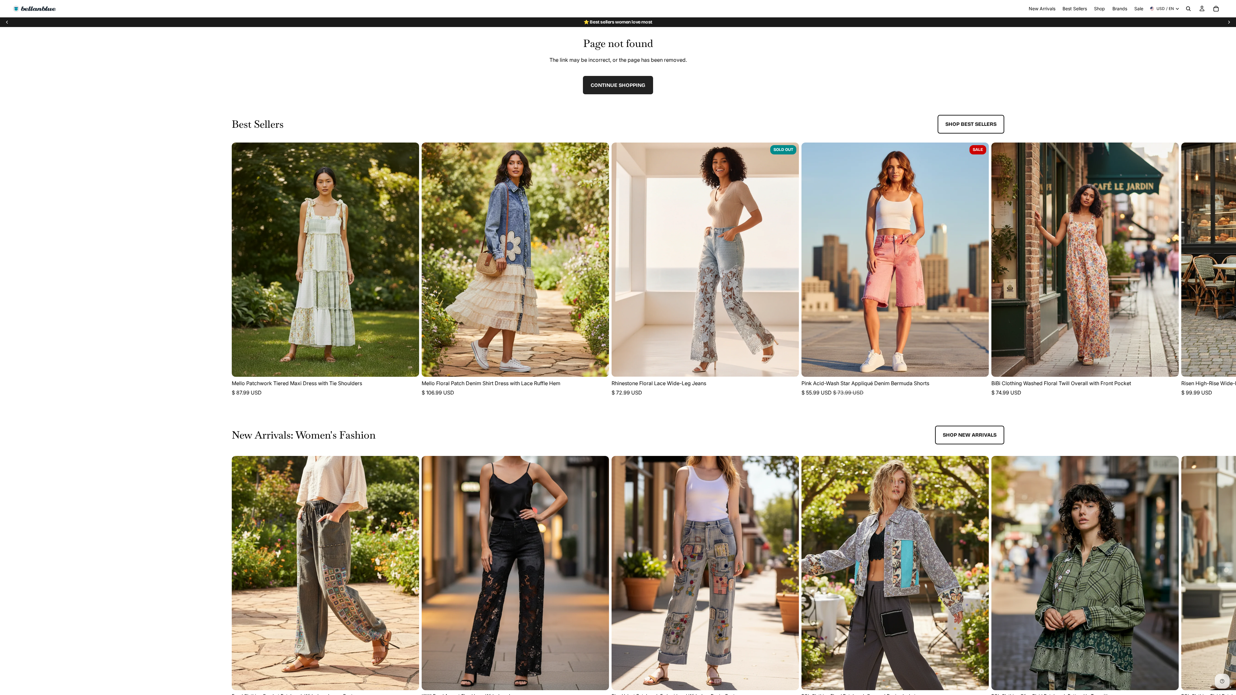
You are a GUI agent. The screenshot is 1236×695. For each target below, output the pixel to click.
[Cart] (1216, 9)
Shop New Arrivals (970, 435)
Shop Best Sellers (971, 124)
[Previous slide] (7, 22)
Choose (414, 367)
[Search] (1188, 9)
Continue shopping (618, 85)
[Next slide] (1229, 22)
